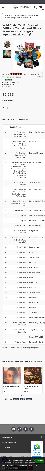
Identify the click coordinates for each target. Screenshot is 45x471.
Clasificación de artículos (11, 77)
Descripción (8, 120)
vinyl (22, 399)
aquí (16, 468)
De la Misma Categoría (12, 361)
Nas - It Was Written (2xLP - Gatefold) (12, 386)
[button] (15, 55)
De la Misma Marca (33, 361)
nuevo (29, 399)
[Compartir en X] (7, 108)
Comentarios (23, 120)
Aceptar (39, 461)
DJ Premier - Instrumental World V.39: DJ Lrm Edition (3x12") (33, 386)
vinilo (16, 399)
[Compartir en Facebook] (3, 108)
